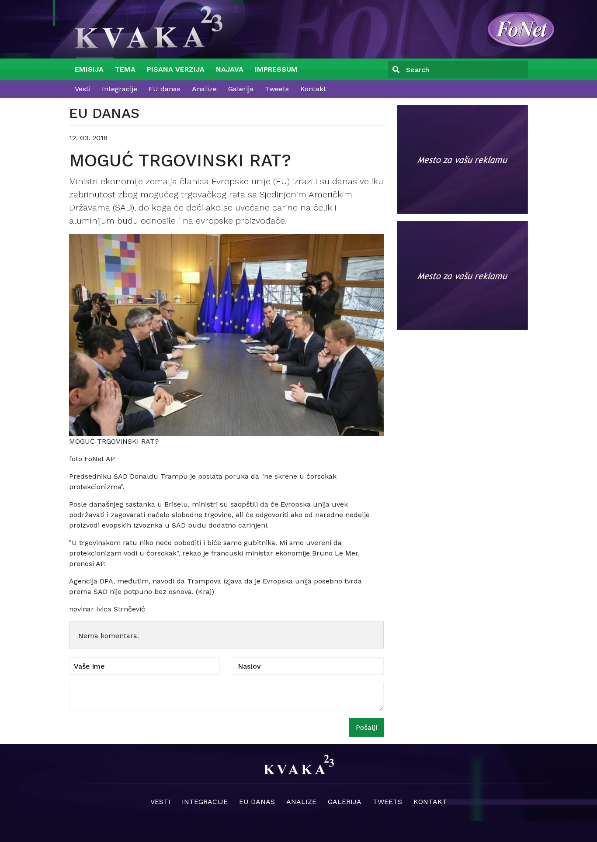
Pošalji (366, 727)
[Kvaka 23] (521, 28)
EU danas (164, 89)
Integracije (119, 89)
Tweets (277, 89)
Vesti (82, 89)
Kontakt (313, 89)
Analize (204, 89)
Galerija (240, 89)
